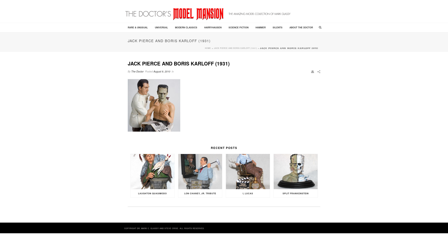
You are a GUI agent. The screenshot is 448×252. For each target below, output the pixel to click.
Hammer (260, 27)
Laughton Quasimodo (152, 193)
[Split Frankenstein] (296, 171)
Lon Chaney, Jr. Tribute (200, 193)
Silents (277, 27)
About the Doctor (301, 27)
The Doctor (137, 71)
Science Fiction (238, 27)
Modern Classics (186, 27)
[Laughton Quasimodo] (152, 171)
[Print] (312, 71)
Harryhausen (213, 27)
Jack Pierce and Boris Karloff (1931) (235, 48)
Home (208, 48)
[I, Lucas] (248, 171)
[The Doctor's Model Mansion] (208, 11)
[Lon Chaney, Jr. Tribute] (200, 171)
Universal (161, 27)
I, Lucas (248, 193)
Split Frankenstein (296, 193)
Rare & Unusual (138, 27)
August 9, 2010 (161, 71)
